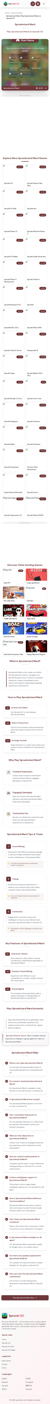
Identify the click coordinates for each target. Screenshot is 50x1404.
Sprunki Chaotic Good (16, 1035)
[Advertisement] (25, 122)
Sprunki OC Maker (8, 1350)
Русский (5, 1386)
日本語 (28, 1379)
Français (29, 1389)
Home (7, 13)
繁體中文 (29, 1386)
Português (29, 1382)
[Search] (32, 3)
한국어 (4, 1389)
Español (5, 1382)
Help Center (6, 1361)
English (4, 1379)
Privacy (4, 1364)
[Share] (46, 88)
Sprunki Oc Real (8, 1346)
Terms (4, 1368)
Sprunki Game (17, 13)
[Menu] (44, 3)
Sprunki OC (6, 1343)
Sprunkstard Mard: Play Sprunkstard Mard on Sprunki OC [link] (23, 17)
